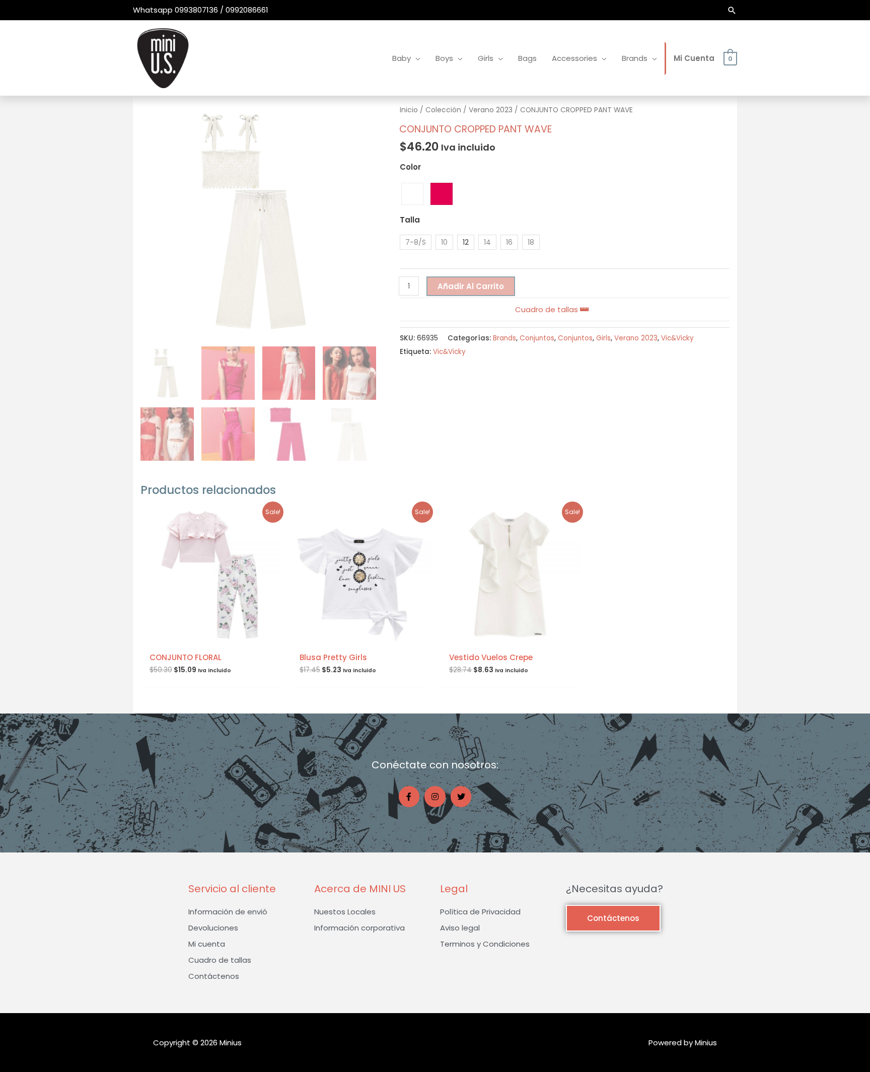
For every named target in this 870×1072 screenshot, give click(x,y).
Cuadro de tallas (547, 309)
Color (410, 167)
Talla (410, 220)
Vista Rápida (210, 636)
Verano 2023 (491, 110)
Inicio (409, 110)
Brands (504, 338)
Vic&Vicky (677, 338)
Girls (603, 338)
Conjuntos (537, 338)
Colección (443, 110)
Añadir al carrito (471, 286)
